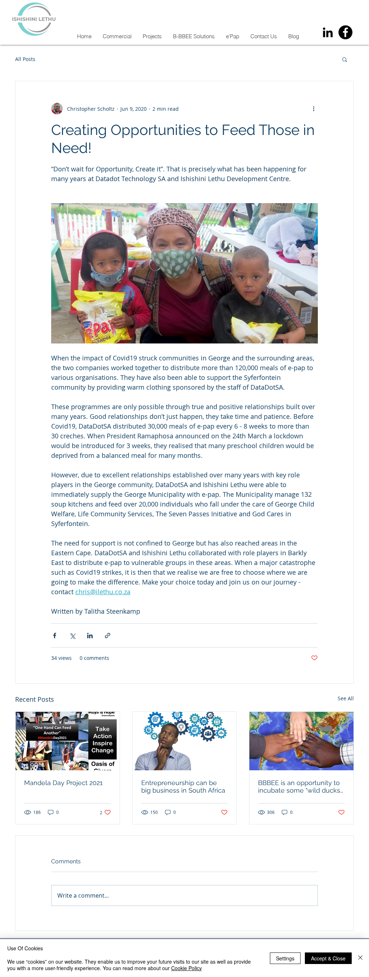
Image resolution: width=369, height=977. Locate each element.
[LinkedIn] (328, 32)
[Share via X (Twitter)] (72, 635)
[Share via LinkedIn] (89, 635)
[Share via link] (107, 635)
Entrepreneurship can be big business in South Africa (183, 786)
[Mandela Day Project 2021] (67, 741)
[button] (344, 59)
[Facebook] (345, 32)
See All (346, 698)
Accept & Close (328, 958)
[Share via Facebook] (54, 635)
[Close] (360, 958)
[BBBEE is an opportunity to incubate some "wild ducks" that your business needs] (301, 741)
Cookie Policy (186, 968)
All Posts (25, 59)
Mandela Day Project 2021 (63, 783)
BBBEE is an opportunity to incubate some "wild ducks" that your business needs (300, 786)
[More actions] (313, 108)
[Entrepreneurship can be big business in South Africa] (185, 741)
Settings (285, 958)
